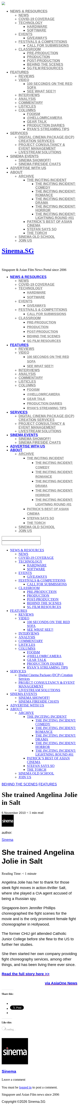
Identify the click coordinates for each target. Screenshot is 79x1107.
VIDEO (24, 80)
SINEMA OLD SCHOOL (37, 237)
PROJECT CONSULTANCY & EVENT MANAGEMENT (42, 146)
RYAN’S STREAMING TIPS (48, 129)
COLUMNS (27, 110)
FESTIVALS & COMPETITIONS (43, 42)
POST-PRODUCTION (43, 60)
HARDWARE (37, 26)
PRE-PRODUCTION (42, 53)
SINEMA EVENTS (24, 156)
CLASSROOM (30, 49)
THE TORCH (37, 233)
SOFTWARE (36, 30)
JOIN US (25, 240)
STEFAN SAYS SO (41, 229)
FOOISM (33, 114)
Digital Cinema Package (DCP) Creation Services (46, 139)
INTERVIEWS (29, 95)
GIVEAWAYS (37, 38)
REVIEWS (26, 76)
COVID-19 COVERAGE (37, 19)
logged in (25, 1087)
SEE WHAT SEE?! (41, 91)
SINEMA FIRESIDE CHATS (40, 164)
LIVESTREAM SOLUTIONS (40, 152)
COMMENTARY (31, 102)
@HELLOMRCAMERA (44, 118)
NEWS (24, 15)
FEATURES (19, 72)
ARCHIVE (26, 176)
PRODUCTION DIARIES (46, 125)
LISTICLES (27, 106)
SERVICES (19, 133)
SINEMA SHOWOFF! (35, 160)
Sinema (7, 840)
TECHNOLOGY (31, 23)
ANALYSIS (27, 99)
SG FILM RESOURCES (45, 68)
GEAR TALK (37, 121)
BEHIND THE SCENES (45, 64)
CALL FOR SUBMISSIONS (48, 45)
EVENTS (25, 34)
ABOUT (16, 172)
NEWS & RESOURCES (28, 11)
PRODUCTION (38, 57)
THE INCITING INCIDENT (47, 180)
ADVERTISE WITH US (28, 168)
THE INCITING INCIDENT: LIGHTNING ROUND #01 (55, 216)
